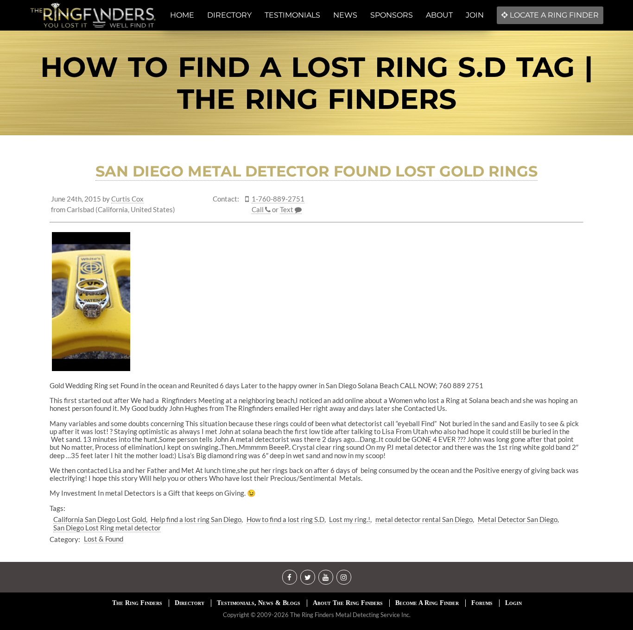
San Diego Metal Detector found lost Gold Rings (316, 171)
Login (513, 602)
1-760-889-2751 (278, 199)
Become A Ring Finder (427, 602)
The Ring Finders (137, 602)
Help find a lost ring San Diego (196, 519)
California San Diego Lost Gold (99, 519)
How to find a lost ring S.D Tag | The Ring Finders (316, 83)
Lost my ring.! (349, 519)
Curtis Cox (127, 199)
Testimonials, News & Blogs (258, 602)
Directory (189, 602)
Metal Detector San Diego (517, 519)
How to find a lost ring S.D (285, 519)
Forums (482, 602)
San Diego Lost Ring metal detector (107, 527)
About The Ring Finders (348, 602)
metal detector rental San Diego (424, 519)
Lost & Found (103, 539)
